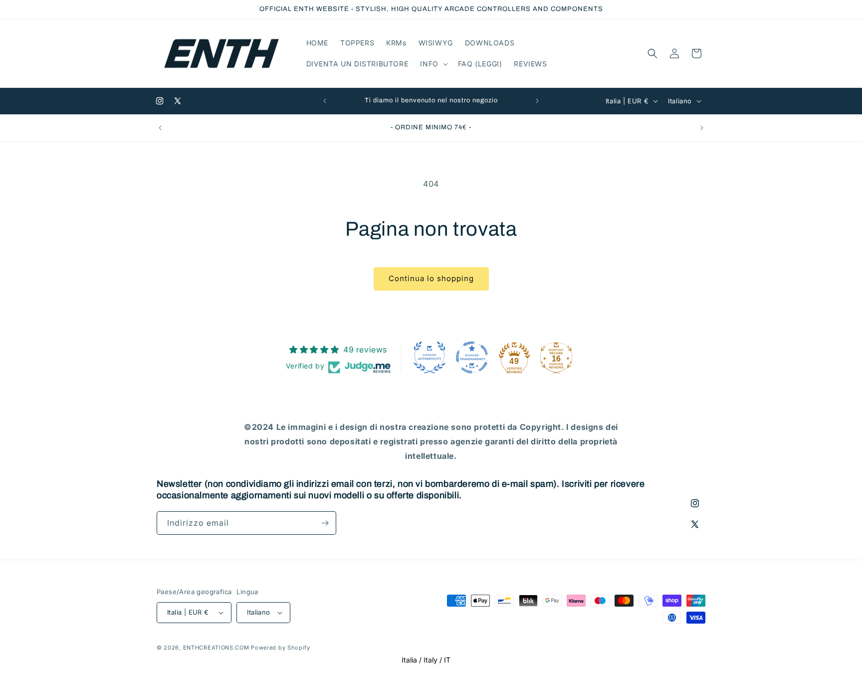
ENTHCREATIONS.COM (216, 647)
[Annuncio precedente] (325, 100)
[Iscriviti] (325, 523)
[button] (432, 63)
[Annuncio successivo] (537, 100)
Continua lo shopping (431, 278)
